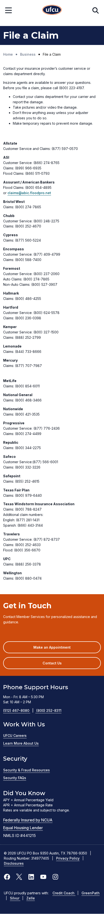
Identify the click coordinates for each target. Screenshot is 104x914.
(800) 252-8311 (48, 710)
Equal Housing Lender (23, 827)
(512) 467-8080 (18, 710)
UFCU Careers (15, 735)
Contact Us (52, 663)
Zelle (30, 898)
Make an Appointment (59, 649)
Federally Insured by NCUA (27, 820)
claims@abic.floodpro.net (29, 193)
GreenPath (91, 893)
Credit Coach (63, 893)
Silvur (15, 898)
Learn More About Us (21, 743)
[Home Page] (52, 10)
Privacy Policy (68, 858)
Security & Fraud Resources (26, 770)
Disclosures (14, 863)
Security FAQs (14, 778)
